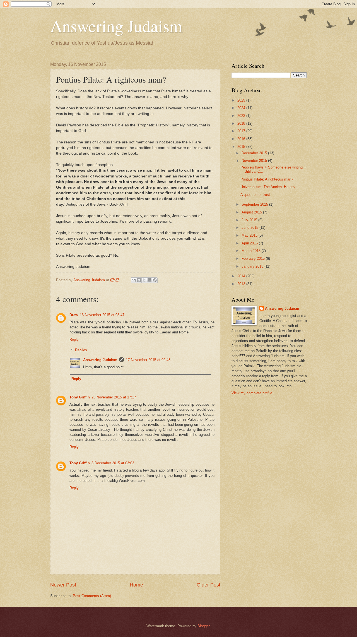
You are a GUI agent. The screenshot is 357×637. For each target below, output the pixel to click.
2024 (241, 108)
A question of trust (255, 195)
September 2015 (255, 204)
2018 (241, 123)
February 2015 (254, 258)
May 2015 (250, 235)
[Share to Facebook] (149, 280)
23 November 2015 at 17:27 (113, 397)
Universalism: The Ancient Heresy (267, 187)
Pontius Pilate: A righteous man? (266, 179)
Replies (81, 350)
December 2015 (255, 153)
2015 (241, 147)
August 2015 (252, 212)
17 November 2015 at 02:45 (148, 360)
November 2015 (255, 160)
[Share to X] (144, 280)
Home (136, 585)
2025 (241, 100)
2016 (241, 139)
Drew (73, 315)
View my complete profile (251, 393)
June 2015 (250, 227)
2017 (241, 131)
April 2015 (250, 243)
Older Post (208, 585)
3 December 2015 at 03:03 (112, 463)
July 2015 (250, 220)
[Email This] (133, 280)
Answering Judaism (116, 26)
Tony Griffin (79, 397)
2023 (241, 116)
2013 (241, 284)
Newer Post (63, 585)
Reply (74, 339)
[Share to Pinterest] (155, 280)
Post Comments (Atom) (92, 596)
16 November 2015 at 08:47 (102, 315)
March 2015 (252, 251)
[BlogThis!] (139, 280)
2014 (241, 276)
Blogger (203, 626)
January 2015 (253, 266)
